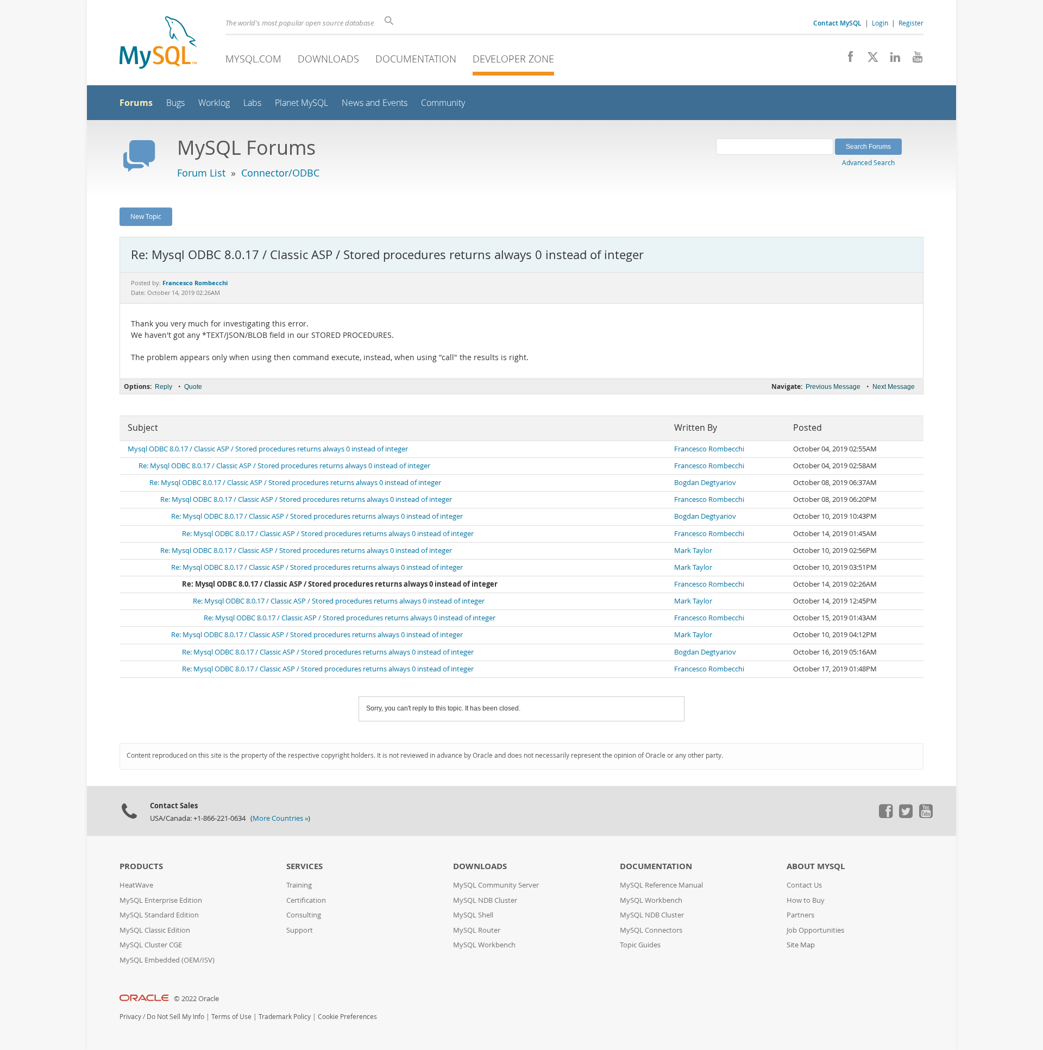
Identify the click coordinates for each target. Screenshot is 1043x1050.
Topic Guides (640, 945)
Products (141, 866)
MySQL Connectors (651, 930)
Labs (252, 103)
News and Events (374, 103)
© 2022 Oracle (196, 998)
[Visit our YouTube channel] (913, 60)
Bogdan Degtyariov (705, 482)
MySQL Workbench (484, 945)
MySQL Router (476, 930)
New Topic (145, 216)
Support (299, 930)
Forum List (201, 172)
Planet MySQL (301, 103)
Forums (136, 103)
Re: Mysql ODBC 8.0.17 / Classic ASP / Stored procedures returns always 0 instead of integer (284, 465)
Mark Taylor (693, 550)
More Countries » (280, 818)
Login (880, 22)
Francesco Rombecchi (709, 449)
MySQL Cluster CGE (151, 945)
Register (911, 22)
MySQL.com (253, 58)
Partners (800, 915)
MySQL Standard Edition (159, 915)
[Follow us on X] (869, 60)
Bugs (175, 103)
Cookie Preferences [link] (347, 1017)
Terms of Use (231, 1017)
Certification (306, 900)
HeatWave (136, 885)
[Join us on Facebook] (847, 60)
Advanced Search (868, 162)
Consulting (303, 915)
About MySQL (816, 866)
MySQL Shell (473, 915)
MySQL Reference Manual (661, 885)
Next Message (893, 387)
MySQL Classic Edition (155, 930)
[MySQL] (158, 44)
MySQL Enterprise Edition (161, 900)
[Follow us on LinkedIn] (891, 60)
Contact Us (804, 885)
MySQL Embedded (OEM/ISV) (167, 960)
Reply (163, 387)
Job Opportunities (815, 930)
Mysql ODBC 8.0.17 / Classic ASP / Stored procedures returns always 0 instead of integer (268, 449)
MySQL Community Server (496, 885)
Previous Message (833, 387)
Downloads (328, 58)
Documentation (415, 58)
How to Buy (806, 900)
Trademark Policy (285, 1017)
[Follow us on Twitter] (905, 815)
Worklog (214, 103)
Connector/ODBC (280, 172)
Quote (193, 387)
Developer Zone (513, 58)
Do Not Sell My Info (175, 1017)
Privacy (130, 1017)
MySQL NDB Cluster (485, 900)
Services (304, 866)
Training (299, 885)
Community (443, 103)
